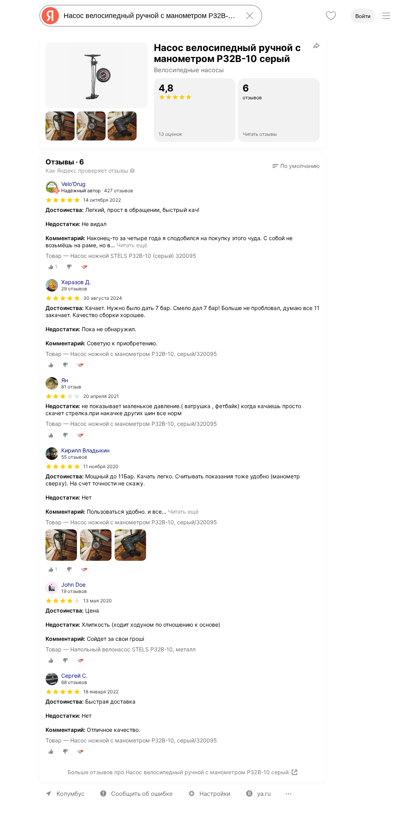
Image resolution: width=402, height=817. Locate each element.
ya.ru (264, 793)
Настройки (214, 793)
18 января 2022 (101, 692)
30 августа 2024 (102, 298)
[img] (63, 200)
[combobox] (149, 15)
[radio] (53, 267)
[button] (60, 125)
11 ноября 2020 (101, 466)
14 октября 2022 (102, 200)
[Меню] (386, 16)
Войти (363, 16)
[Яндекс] (50, 15)
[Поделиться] (316, 45)
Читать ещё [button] (132, 245)
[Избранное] (331, 15)
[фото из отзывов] (61, 545)
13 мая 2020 (97, 601)
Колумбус (70, 793)
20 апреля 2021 (101, 396)
